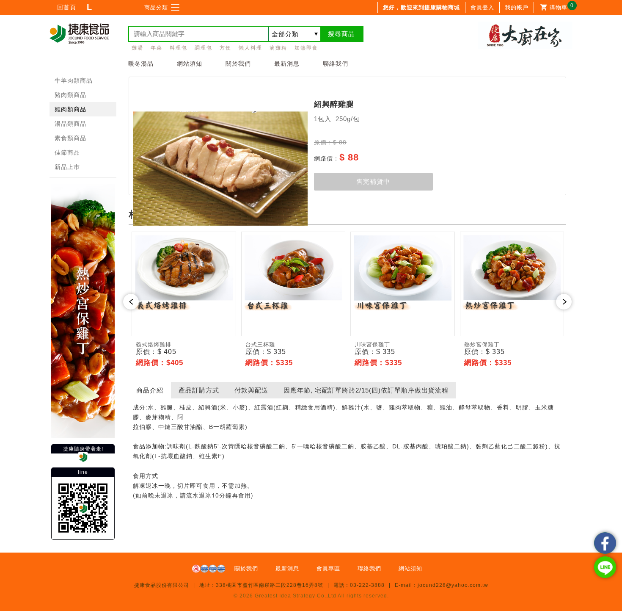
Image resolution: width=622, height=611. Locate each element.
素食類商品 (70, 138)
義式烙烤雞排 (153, 344)
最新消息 (287, 63)
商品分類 (156, 7)
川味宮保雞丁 (372, 344)
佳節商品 (67, 152)
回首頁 (66, 7)
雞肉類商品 (70, 109)
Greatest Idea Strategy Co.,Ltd (295, 596)
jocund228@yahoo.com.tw (453, 585)
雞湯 (137, 47)
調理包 (203, 47)
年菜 (156, 47)
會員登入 (482, 7)
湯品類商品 (70, 123)
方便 (225, 47)
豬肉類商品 (70, 94)
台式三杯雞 (260, 344)
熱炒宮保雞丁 (482, 344)
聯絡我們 (335, 63)
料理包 (178, 47)
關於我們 (238, 63)
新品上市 (67, 166)
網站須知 (189, 63)
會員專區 (328, 568)
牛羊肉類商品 (74, 80)
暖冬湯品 (141, 63)
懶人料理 (250, 47)
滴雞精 (278, 47)
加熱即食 (306, 47)
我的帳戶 (516, 7)
